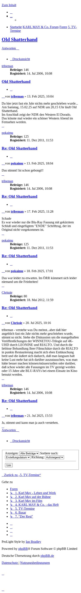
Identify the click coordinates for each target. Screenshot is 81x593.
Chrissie (7, 292)
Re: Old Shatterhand (19, 148)
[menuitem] (11, 12)
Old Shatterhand (19, 39)
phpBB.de (47, 555)
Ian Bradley (33, 541)
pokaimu (7, 133)
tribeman (7, 66)
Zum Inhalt (9, 5)
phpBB (23, 548)
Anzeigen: (12, 453)
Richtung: (38, 457)
